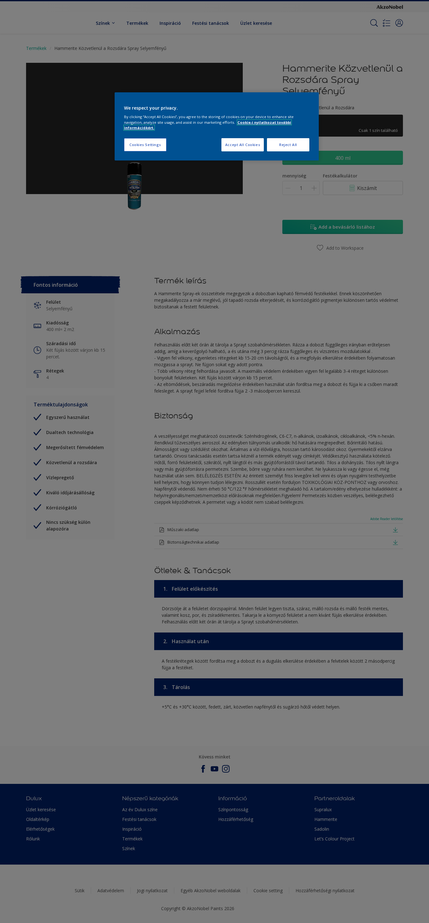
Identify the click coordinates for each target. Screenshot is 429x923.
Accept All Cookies (242, 144)
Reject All (288, 144)
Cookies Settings (145, 144)
